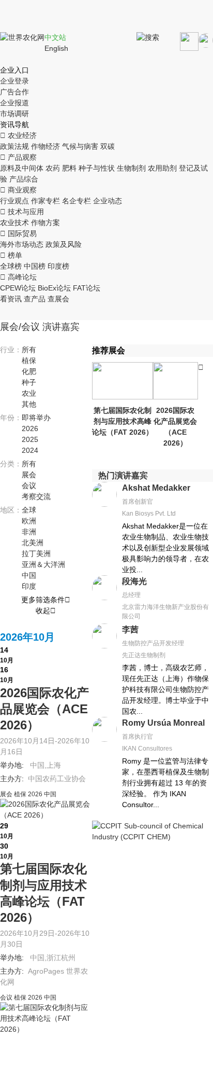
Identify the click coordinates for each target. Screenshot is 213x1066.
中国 (29, 575)
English (56, 48)
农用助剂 (162, 168)
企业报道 (14, 103)
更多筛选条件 (45, 600)
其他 (29, 404)
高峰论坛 (18, 277)
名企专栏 (76, 201)
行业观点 (14, 201)
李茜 (130, 629)
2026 (30, 428)
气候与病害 (80, 146)
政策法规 (14, 146)
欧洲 (29, 521)
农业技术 (14, 222)
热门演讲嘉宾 (123, 475)
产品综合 (23, 179)
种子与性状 (97, 168)
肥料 (69, 168)
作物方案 (45, 222)
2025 (30, 439)
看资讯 (11, 299)
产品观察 (18, 157)
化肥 (29, 371)
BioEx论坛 (54, 288)
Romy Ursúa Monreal (163, 722)
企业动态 (107, 201)
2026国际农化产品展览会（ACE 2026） (44, 709)
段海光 (134, 581)
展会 (29, 474)
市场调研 (14, 113)
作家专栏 (45, 201)
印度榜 (58, 266)
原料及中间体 (21, 168)
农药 (52, 168)
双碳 (107, 146)
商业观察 (18, 190)
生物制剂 (131, 168)
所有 (29, 349)
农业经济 (18, 135)
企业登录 (14, 81)
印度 (29, 586)
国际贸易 (18, 233)
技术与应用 (22, 211)
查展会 (58, 299)
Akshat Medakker (156, 487)
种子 (29, 382)
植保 (29, 360)
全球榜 (11, 266)
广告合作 (14, 92)
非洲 (29, 532)
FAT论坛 (86, 288)
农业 (29, 393)
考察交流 (36, 496)
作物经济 (45, 146)
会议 (29, 485)
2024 (30, 450)
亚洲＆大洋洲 (43, 564)
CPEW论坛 (18, 288)
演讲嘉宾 (61, 327)
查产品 (34, 299)
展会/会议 (20, 327)
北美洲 (32, 542)
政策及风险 (63, 244)
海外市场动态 (21, 244)
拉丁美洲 (36, 553)
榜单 (11, 255)
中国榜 (34, 266)
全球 (29, 510)
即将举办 (36, 417)
